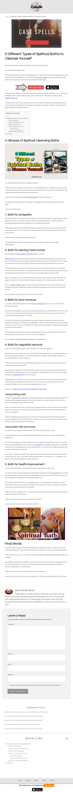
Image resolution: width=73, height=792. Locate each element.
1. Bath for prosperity (13, 120)
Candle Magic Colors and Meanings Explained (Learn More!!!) (23, 720)
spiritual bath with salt (20, 398)
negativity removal (11, 98)
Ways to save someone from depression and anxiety (30, 389)
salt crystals (55, 473)
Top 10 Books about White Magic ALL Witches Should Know (23, 716)
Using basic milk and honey (16, 129)
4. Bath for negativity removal (15, 126)
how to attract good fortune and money (23, 254)
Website (10, 674)
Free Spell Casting (35, 87)
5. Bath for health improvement (16, 131)
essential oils (17, 374)
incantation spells (38, 303)
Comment (11, 624)
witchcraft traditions (42, 77)
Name (10, 654)
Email (10, 664)
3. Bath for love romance (14, 124)
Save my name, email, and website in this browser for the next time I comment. (35, 685)
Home (7, 16)
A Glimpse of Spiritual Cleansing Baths (17, 118)
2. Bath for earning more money (16, 122)
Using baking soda (14, 128)
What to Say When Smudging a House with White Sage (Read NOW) (26, 712)
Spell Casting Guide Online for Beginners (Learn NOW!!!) (22, 724)
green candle (16, 285)
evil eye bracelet (31, 197)
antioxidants (39, 444)
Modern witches (10, 258)
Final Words (9, 133)
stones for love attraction (25, 339)
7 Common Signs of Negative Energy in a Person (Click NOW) (23, 728)
